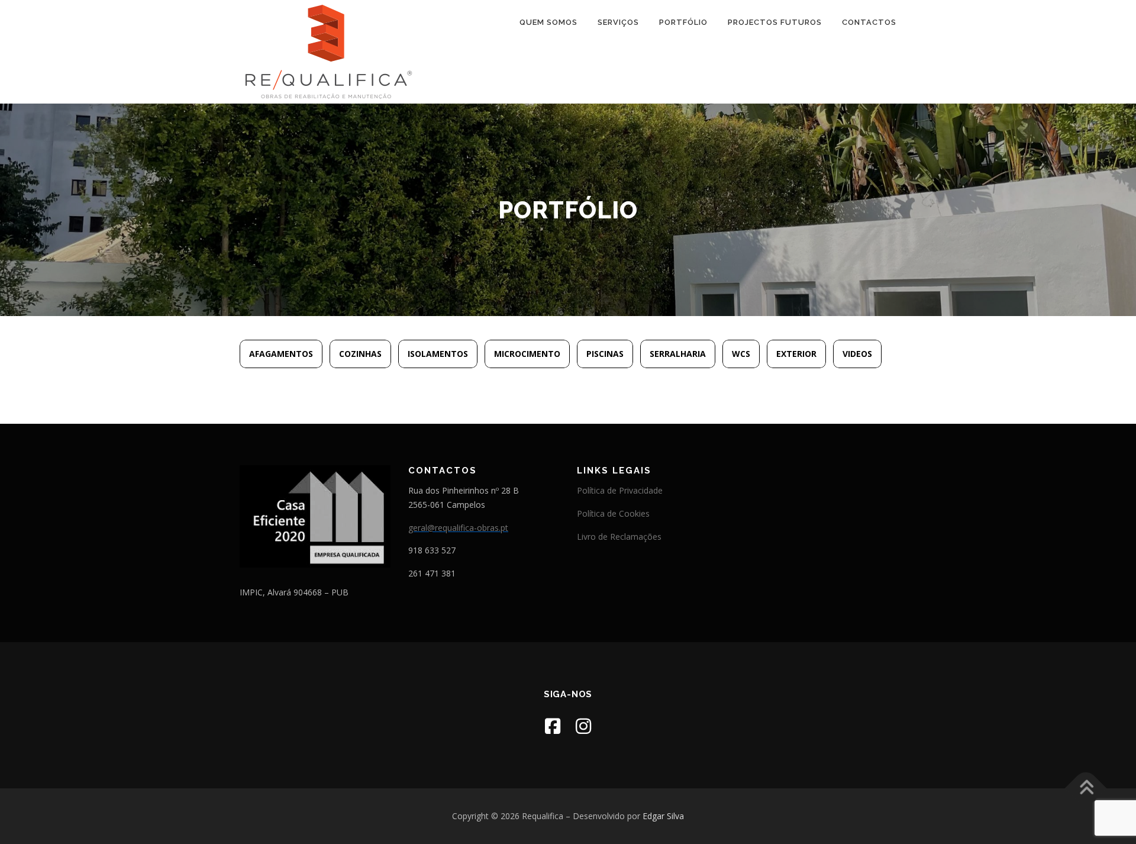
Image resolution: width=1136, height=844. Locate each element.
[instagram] (583, 726)
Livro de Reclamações (619, 536)
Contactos (869, 22)
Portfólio (683, 22)
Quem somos (548, 22)
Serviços (618, 22)
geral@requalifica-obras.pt (458, 527)
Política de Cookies (613, 513)
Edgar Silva (663, 816)
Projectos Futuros (775, 22)
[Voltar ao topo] (1086, 789)
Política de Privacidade (620, 490)
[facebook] (552, 726)
